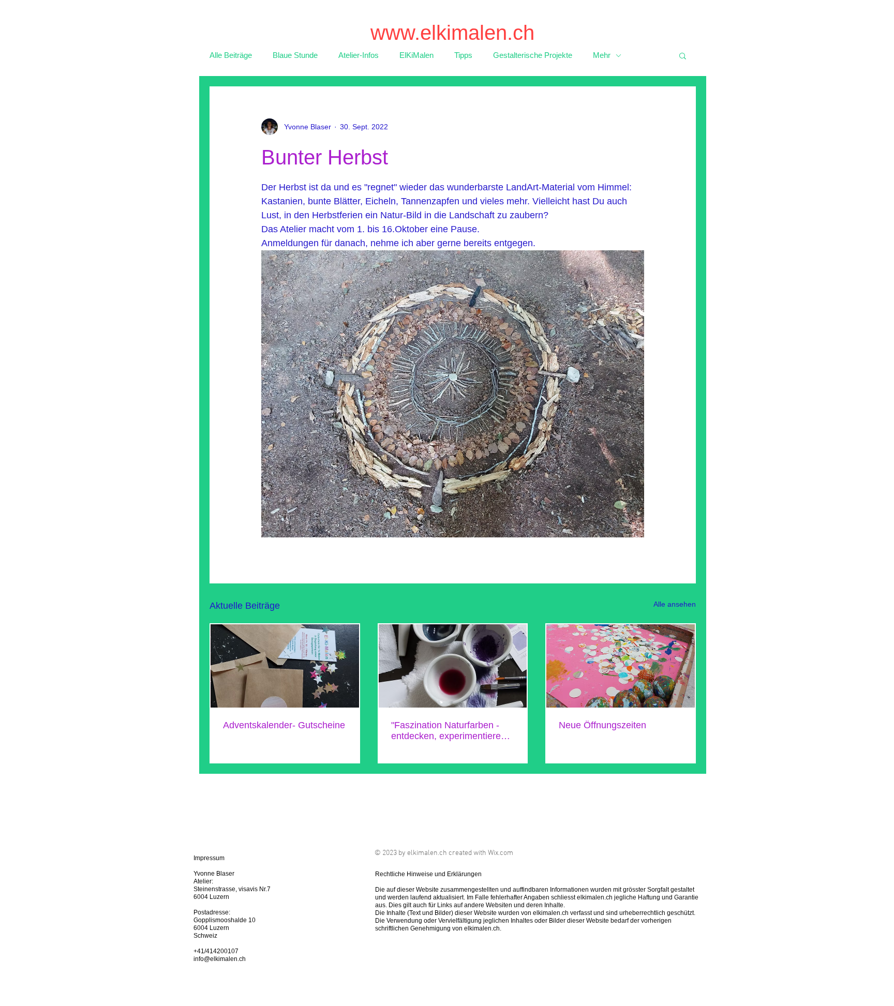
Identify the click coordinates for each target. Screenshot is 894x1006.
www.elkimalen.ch (452, 32)
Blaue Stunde (295, 55)
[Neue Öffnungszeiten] (620, 666)
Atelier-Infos (358, 55)
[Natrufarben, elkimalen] (453, 666)
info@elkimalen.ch (219, 959)
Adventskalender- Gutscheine (284, 725)
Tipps (463, 55)
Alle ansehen (674, 604)
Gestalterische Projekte (532, 55)
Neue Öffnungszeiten (602, 725)
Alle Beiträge (231, 55)
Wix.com (500, 853)
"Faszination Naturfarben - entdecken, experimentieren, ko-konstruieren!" (450, 731)
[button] (683, 55)
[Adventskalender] (285, 666)
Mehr (601, 55)
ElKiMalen (416, 55)
